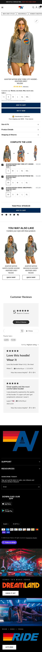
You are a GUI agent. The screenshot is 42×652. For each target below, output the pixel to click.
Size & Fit (5, 124)
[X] (7, 214)
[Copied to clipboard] (18, 214)
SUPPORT (6, 462)
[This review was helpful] (29, 372)
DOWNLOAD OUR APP (11, 498)
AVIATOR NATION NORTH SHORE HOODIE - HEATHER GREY (11, 268)
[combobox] (30, 345)
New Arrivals (22, 13)
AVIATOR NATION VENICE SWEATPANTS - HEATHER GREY (23, 188)
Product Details (7, 129)
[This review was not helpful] (33, 372)
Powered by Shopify (31, 538)
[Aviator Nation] (21, 573)
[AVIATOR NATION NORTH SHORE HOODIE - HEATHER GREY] (11, 249)
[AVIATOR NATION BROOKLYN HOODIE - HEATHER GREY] (31, 249)
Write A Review (21, 322)
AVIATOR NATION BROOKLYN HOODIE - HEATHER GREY (31, 268)
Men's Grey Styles (9, 13)
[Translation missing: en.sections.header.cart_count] (39, 7)
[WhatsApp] (14, 214)
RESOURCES (7, 469)
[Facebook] (2, 214)
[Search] (33, 7)
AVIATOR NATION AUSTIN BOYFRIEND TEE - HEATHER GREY (23, 176)
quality (6, 340)
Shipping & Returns (9, 135)
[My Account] (36, 7)
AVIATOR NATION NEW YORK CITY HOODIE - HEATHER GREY (23, 164)
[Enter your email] (39, 487)
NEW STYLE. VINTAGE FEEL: (21, 1)
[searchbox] (12, 330)
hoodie (13, 340)
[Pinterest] (11, 214)
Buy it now (21, 111)
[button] (10, 593)
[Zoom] (36, 21)
